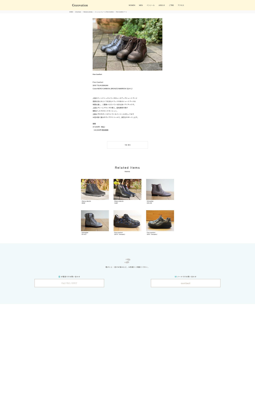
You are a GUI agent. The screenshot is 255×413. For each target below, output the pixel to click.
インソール (151, 5)
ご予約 (171, 5)
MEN (141, 5)
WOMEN (132, 5)
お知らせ (162, 5)
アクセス (181, 5)
